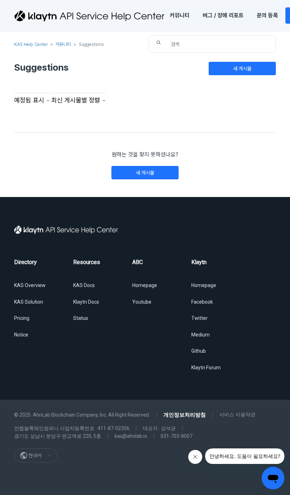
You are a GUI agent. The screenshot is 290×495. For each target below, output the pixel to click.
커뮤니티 (180, 15)
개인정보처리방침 (184, 415)
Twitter (199, 318)
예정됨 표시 (30, 100)
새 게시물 (242, 68)
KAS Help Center (31, 44)
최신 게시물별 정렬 (76, 100)
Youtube (141, 302)
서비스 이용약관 (237, 414)
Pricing (21, 318)
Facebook (202, 302)
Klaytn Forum (206, 367)
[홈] (89, 16)
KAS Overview (30, 285)
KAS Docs (84, 285)
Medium (200, 335)
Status (80, 318)
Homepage (144, 285)
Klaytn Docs (86, 302)
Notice (21, 335)
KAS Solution (28, 302)
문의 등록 (267, 15)
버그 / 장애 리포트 (223, 15)
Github (198, 351)
